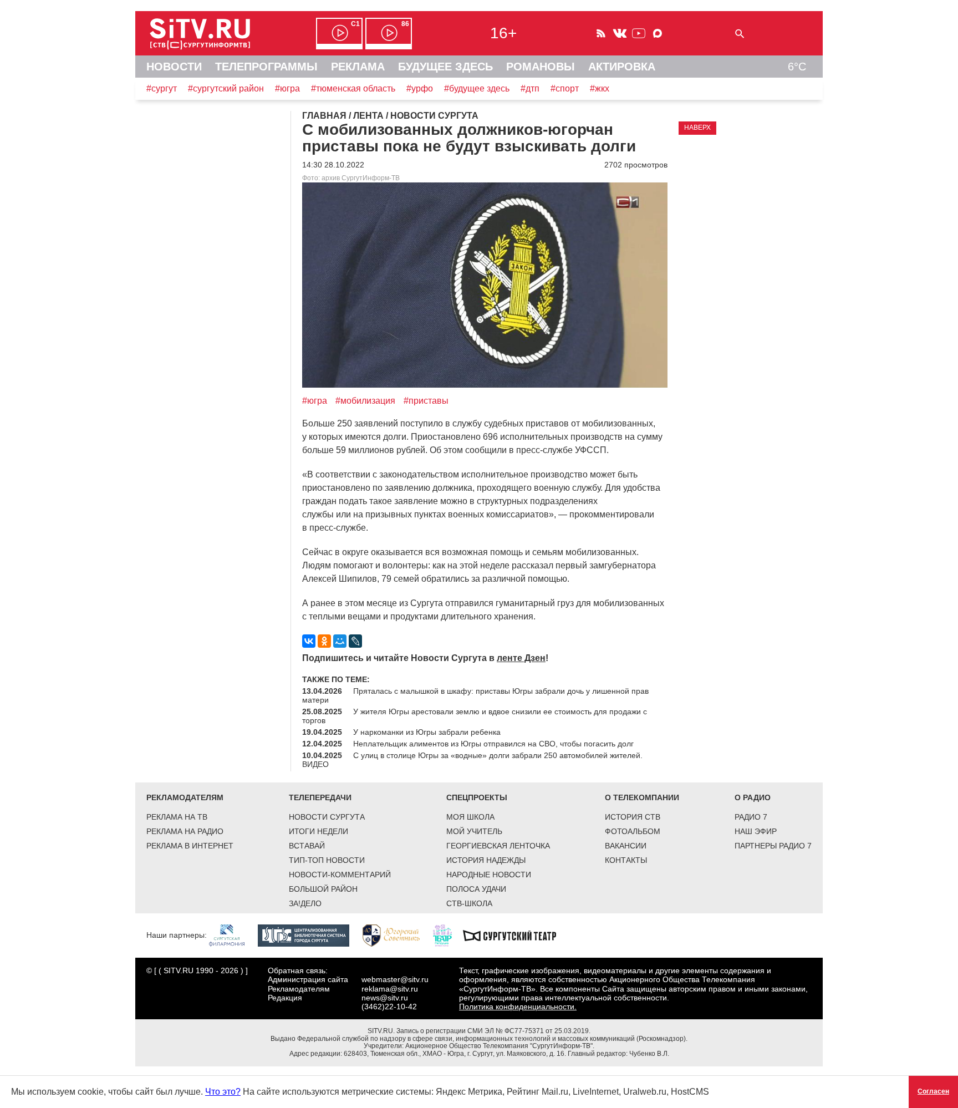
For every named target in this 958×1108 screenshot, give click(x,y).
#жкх (599, 88)
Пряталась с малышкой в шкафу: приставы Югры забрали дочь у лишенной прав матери (475, 695)
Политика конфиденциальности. (518, 1006)
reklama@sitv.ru (389, 988)
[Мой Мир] (339, 641)
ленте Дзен (521, 658)
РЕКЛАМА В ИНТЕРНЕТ (189, 845)
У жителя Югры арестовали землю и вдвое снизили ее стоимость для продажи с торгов (474, 716)
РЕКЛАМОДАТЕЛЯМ (184, 797)
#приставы (426, 400)
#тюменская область (353, 88)
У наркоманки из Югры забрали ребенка (427, 732)
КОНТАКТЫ (626, 860)
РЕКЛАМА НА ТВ (176, 816)
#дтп (530, 88)
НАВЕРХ (697, 127)
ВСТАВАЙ (307, 845)
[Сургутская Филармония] (232, 935)
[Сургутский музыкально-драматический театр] (515, 935)
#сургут (161, 88)
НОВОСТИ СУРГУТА (327, 816)
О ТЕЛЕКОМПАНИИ (642, 797)
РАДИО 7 (751, 816)
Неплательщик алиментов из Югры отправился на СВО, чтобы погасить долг (493, 743)
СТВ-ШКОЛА (469, 903)
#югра (287, 88)
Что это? (223, 1091)
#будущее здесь (476, 88)
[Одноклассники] (324, 641)
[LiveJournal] (355, 641)
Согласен (933, 1091)
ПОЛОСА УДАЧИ (476, 889)
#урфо (419, 88)
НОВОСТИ (174, 66)
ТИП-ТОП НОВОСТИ (327, 860)
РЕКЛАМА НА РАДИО (184, 831)
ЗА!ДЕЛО (305, 903)
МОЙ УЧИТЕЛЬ (474, 831)
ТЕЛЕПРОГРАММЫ (266, 66)
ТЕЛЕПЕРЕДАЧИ (320, 797)
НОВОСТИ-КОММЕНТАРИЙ (340, 874)
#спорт (565, 88)
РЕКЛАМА (358, 66)
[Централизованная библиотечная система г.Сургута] (309, 935)
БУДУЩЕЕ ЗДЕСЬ (445, 66)
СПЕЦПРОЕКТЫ (476, 797)
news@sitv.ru (384, 997)
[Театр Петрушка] (448, 935)
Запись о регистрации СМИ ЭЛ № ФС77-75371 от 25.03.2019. (493, 1031)
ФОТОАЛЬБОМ (632, 831)
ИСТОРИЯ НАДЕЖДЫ (486, 860)
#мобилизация (365, 400)
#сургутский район (226, 88)
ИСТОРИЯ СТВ (632, 816)
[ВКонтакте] (308, 641)
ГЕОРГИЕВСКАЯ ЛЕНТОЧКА (498, 845)
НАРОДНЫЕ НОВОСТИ (488, 874)
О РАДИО (753, 797)
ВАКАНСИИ (625, 845)
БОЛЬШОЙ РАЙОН (323, 889)
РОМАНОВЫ (540, 66)
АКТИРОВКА (621, 66)
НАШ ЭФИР (756, 831)
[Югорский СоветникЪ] (397, 935)
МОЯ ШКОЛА (470, 816)
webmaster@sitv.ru (395, 979)
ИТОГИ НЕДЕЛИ (318, 831)
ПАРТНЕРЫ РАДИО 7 (773, 845)
